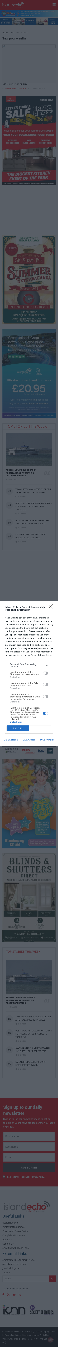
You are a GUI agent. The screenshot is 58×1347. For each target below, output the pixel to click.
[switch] (45, 673)
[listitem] (29, 665)
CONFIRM (18, 728)
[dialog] (29, 673)
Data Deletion (11, 739)
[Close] (52, 607)
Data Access (29, 739)
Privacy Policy (47, 739)
